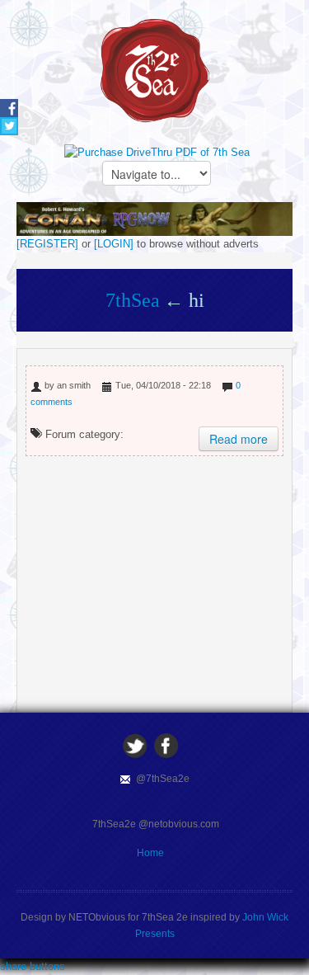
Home (150, 853)
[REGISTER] (47, 244)
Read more (238, 439)
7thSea (132, 300)
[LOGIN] (113, 244)
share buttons (32, 966)
